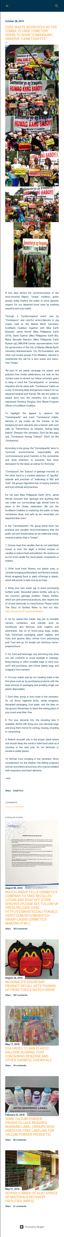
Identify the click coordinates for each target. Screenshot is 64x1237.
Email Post (18, 791)
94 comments (19, 1065)
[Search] (57, 5)
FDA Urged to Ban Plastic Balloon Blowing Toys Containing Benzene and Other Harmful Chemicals (28, 1054)
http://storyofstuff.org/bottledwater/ (24, 611)
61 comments (19, 1206)
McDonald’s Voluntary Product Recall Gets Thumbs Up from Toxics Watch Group (30, 986)
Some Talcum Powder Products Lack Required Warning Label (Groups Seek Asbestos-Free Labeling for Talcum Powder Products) (29, 1126)
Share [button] (8, 791)
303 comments (20, 929)
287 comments (20, 995)
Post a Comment (14, 807)
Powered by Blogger (34, 1227)
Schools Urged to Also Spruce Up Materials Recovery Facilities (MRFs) (31, 1197)
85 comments (19, 1140)
